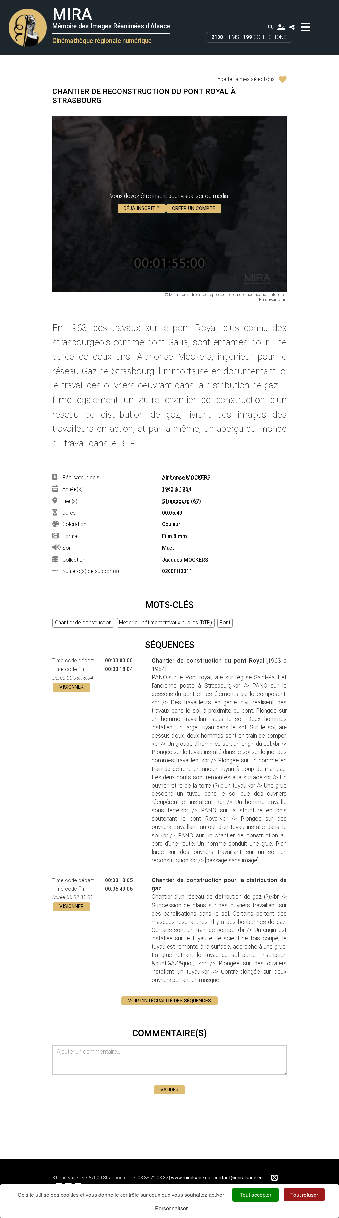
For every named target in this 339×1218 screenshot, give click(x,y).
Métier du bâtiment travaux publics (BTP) (165, 622)
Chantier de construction (83, 622)
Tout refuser (304, 1194)
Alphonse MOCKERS (186, 477)
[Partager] (292, 27)
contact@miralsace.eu (238, 1177)
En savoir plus (273, 299)
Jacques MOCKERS (185, 560)
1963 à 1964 (176, 489)
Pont (224, 622)
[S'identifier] (281, 27)
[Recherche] (270, 27)
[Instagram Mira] (274, 1177)
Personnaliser (171, 1208)
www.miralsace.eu (190, 1177)
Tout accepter (255, 1194)
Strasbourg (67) (181, 501)
